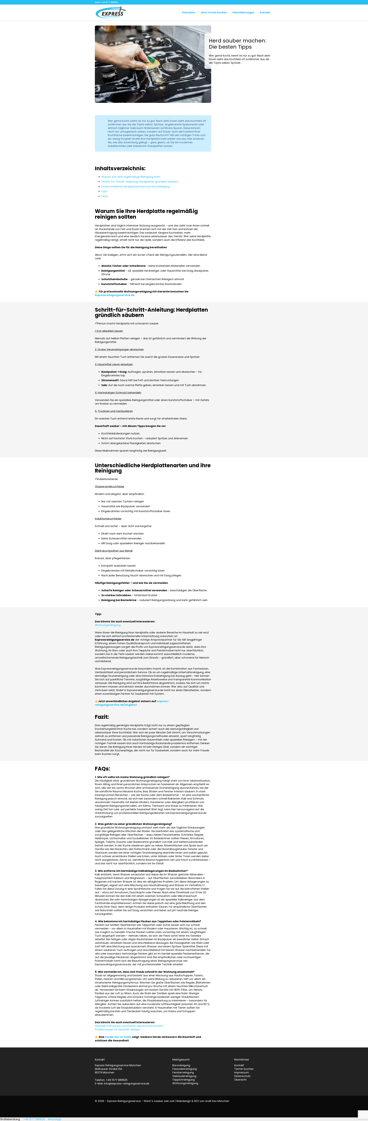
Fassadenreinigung (184, 1069)
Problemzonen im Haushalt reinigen (117, 1029)
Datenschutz (242, 1076)
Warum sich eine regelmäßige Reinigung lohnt (130, 177)
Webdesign (183, 1101)
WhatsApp (54, 1119)
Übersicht (240, 1079)
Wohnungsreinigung (108, 625)
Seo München (220, 1101)
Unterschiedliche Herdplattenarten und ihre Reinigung (135, 186)
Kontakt (239, 1065)
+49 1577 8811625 (117, 1080)
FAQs (104, 196)
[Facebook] (271, 2)
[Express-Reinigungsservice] (111, 12)
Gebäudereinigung (184, 1076)
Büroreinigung (181, 1065)
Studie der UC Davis (118, 1037)
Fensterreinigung (183, 1072)
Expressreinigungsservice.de (114, 295)
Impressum (241, 1072)
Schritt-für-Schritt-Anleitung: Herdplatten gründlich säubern (139, 181)
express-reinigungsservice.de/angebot (132, 703)
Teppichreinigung (183, 1079)
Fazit (104, 191)
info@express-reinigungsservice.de (126, 1083)
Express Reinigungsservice (124, 1101)
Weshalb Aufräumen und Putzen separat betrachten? (129, 1026)
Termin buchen (244, 1069)
